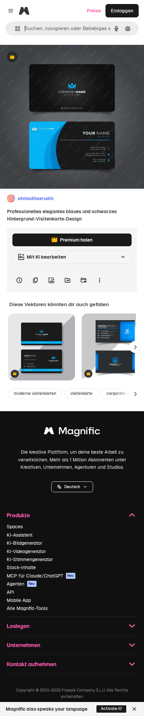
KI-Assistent (19, 535)
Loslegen (18, 625)
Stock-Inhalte (21, 567)
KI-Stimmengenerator (30, 559)
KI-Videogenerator (26, 551)
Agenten (21, 584)
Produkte (18, 515)
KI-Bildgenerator (24, 543)
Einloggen (122, 11)
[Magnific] (72, 432)
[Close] (134, 709)
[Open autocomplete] (15, 28)
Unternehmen (23, 644)
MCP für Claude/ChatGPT (40, 576)
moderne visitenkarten (35, 393)
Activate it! (111, 708)
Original (42, 57)
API (10, 592)
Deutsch (72, 486)
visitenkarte (81, 393)
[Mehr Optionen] (99, 280)
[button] (72, 486)
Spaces (15, 527)
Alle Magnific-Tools (27, 608)
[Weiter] (135, 347)
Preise (94, 11)
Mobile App (19, 600)
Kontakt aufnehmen (31, 663)
